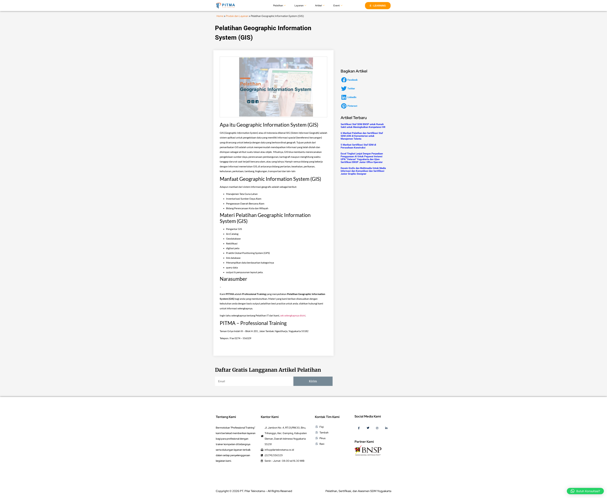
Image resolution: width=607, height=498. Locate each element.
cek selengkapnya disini (292, 315)
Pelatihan (278, 5)
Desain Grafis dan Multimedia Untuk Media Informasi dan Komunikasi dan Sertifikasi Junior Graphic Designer (363, 171)
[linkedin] (386, 428)
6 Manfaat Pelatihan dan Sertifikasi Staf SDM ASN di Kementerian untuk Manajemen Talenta (362, 136)
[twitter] (368, 428)
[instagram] (377, 428)
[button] (350, 79)
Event (336, 5)
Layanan (299, 5)
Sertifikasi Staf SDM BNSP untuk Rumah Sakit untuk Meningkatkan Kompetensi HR (363, 126)
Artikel (318, 5)
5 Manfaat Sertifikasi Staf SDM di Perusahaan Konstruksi (358, 146)
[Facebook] (358, 428)
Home (220, 16)
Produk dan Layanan (237, 16)
